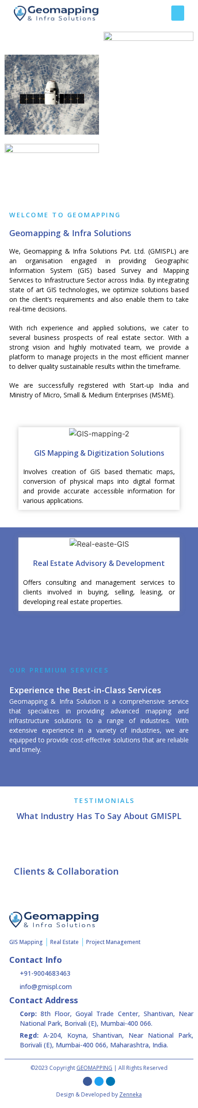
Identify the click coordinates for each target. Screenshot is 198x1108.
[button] (177, 13)
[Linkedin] (110, 1081)
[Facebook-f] (87, 1081)
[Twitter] (99, 1081)
